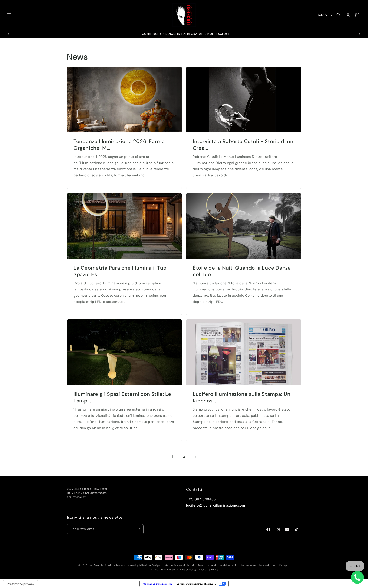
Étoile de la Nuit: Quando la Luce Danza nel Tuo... (242, 271)
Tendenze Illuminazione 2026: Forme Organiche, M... (119, 144)
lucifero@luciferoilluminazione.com (215, 505)
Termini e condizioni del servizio (217, 565)
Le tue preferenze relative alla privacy (196, 583)
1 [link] (172, 456)
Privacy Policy (188, 569)
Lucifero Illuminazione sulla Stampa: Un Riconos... (241, 397)
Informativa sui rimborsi (179, 565)
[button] (9, 15)
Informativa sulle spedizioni (259, 565)
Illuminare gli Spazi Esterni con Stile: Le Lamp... (122, 397)
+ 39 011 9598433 (201, 499)
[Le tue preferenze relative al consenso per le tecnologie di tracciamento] (20, 584)
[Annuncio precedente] (8, 34)
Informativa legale (165, 569)
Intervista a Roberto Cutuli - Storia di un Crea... (243, 144)
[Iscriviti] (138, 529)
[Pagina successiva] (195, 457)
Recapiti (284, 565)
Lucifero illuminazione (102, 565)
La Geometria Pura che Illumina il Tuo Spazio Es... (119, 271)
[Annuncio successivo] (359, 34)
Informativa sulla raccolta (157, 583)
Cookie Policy (209, 569)
